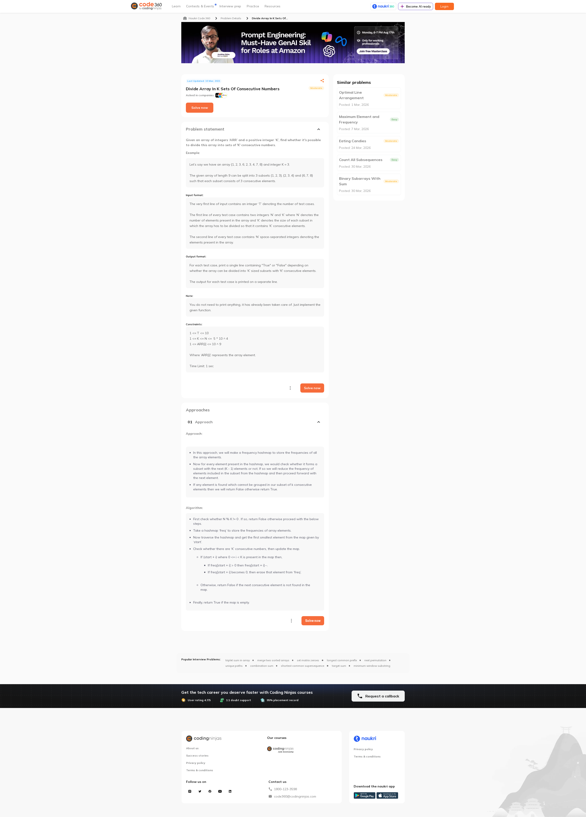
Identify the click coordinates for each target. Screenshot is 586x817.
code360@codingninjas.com (295, 796)
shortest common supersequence (302, 665)
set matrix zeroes (308, 660)
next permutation (375, 660)
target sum (339, 665)
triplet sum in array (237, 660)
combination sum (261, 665)
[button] (255, 422)
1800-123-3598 (285, 789)
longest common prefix (342, 660)
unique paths (234, 665)
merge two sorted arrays (273, 660)
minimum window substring (372, 665)
